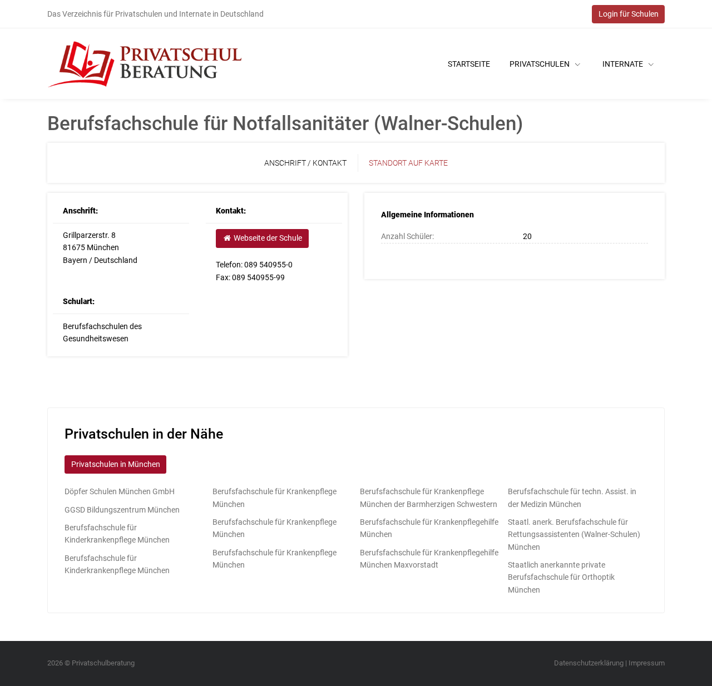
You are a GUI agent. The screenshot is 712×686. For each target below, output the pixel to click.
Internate (623, 63)
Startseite (469, 63)
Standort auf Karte (408, 162)
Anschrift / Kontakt (305, 162)
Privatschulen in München (115, 464)
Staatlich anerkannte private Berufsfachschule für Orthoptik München (561, 577)
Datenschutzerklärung (589, 663)
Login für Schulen (629, 13)
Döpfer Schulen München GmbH (120, 491)
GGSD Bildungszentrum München (122, 509)
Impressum (647, 663)
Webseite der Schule (267, 237)
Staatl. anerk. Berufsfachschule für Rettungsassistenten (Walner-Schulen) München (574, 534)
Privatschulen (540, 63)
